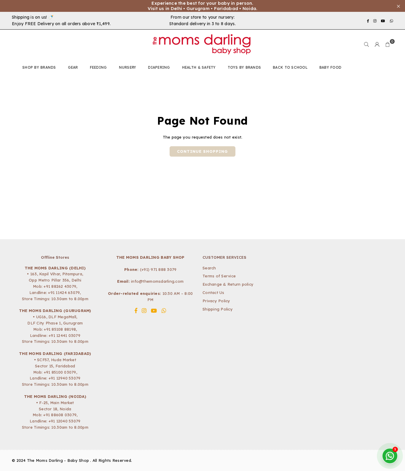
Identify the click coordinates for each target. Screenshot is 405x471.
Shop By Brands (39, 67)
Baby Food (330, 67)
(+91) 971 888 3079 (158, 269)
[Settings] (377, 44)
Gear (73, 67)
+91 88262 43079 (60, 286)
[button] (387, 44)
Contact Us (213, 292)
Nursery (127, 67)
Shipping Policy (218, 309)
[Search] (366, 44)
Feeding (98, 67)
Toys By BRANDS (244, 67)
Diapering (159, 67)
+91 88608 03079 (59, 414)
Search (209, 268)
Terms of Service (219, 276)
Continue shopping (202, 151)
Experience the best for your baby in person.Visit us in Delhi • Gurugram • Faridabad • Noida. (203, 6)
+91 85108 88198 (60, 329)
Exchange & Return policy (228, 284)
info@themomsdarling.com (157, 281)
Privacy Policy (216, 300)
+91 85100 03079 (60, 372)
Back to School (290, 67)
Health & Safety (199, 67)
